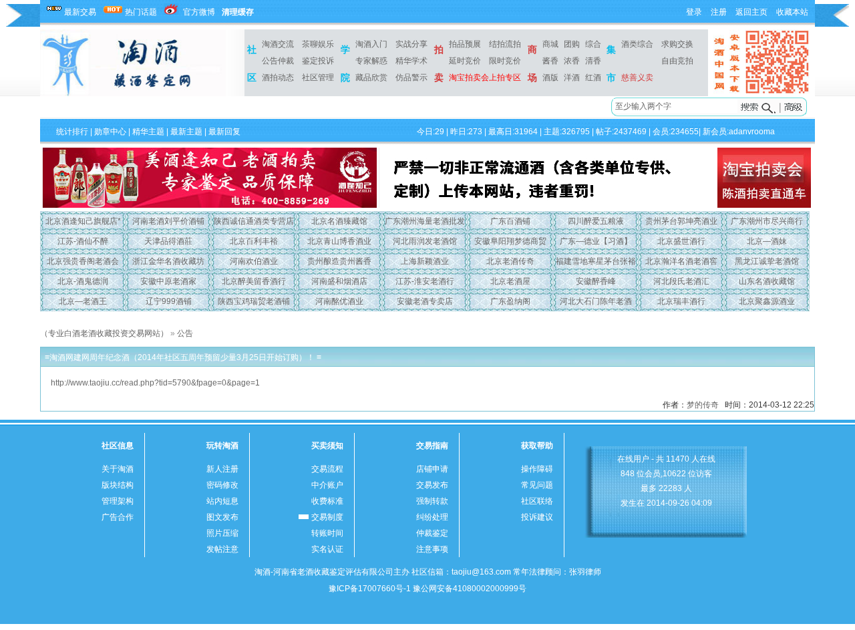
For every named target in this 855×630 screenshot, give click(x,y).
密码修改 (222, 485)
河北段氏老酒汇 (681, 281)
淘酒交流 (278, 44)
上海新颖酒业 (425, 261)
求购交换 (677, 44)
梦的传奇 (703, 405)
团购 (572, 44)
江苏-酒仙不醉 (82, 241)
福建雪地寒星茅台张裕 (596, 261)
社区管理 (318, 77)
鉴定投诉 (318, 60)
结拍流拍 (505, 44)
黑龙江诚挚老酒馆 (767, 261)
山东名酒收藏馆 (767, 281)
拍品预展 (465, 44)
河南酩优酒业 (339, 301)
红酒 (593, 77)
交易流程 (327, 469)
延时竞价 (465, 60)
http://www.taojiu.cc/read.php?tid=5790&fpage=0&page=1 (155, 382)
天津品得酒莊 (168, 241)
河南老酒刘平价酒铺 (168, 221)
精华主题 (148, 131)
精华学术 (411, 60)
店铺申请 (432, 469)
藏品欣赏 (371, 77)
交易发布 (432, 485)
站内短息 (222, 501)
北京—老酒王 (83, 301)
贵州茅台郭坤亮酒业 (681, 221)
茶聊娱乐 (318, 44)
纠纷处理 (432, 517)
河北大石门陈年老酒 (596, 301)
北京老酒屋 (510, 281)
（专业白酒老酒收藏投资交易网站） (104, 333)
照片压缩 (222, 533)
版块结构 (118, 485)
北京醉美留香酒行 (254, 281)
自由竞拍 (677, 60)
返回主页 (751, 12)
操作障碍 (537, 469)
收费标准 (327, 501)
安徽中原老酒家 (168, 281)
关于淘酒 (118, 469)
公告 (185, 333)
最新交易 (80, 12)
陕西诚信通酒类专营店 (254, 221)
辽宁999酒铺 (169, 301)
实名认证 (327, 549)
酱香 (550, 60)
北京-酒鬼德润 (82, 281)
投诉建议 (537, 517)
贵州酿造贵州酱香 (339, 261)
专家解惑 (371, 60)
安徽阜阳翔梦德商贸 (510, 241)
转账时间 (327, 533)
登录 (694, 12)
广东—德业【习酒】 (596, 241)
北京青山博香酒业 (339, 241)
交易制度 (327, 517)
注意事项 (432, 549)
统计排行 (72, 131)
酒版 (550, 77)
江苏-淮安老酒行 (424, 281)
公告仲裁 (278, 60)
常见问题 (537, 485)
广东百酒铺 (510, 221)
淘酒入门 (371, 44)
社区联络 (537, 501)
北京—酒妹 (767, 241)
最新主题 (186, 131)
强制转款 (432, 501)
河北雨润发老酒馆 (425, 241)
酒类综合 (637, 44)
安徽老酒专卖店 (425, 301)
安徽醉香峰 (596, 281)
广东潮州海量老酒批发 (425, 221)
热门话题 (141, 12)
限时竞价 (505, 60)
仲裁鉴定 (432, 533)
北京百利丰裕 (254, 241)
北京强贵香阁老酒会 (83, 261)
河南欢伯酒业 (254, 261)
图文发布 (222, 517)
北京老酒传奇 (510, 261)
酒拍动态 (278, 77)
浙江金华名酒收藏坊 (168, 261)
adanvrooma (752, 131)
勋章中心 (110, 131)
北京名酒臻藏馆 (339, 221)
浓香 (572, 60)
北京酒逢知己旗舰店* (83, 221)
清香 (593, 60)
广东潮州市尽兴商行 (767, 221)
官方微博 (199, 12)
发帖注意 (222, 549)
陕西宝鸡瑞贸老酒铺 (254, 301)
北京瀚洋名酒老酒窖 (681, 261)
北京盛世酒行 (681, 241)
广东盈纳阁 (510, 301)
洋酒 (572, 77)
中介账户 (327, 485)
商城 (550, 44)
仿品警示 (411, 77)
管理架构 (118, 501)
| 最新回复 (221, 131)
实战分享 (411, 44)
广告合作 (118, 517)
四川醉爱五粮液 (596, 221)
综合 (593, 44)
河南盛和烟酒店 (339, 281)
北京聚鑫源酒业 (767, 301)
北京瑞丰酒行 (681, 301)
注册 (719, 12)
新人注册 (222, 469)
